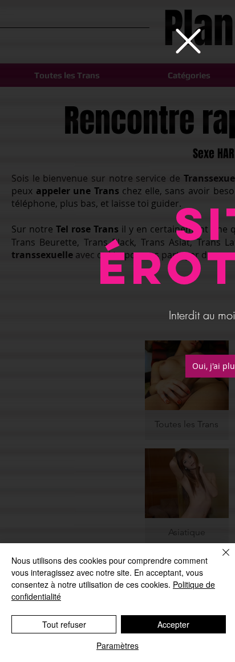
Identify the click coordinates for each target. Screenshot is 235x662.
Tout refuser (64, 624)
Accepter (173, 624)
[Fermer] (219, 559)
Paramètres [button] (117, 645)
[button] (188, 41)
